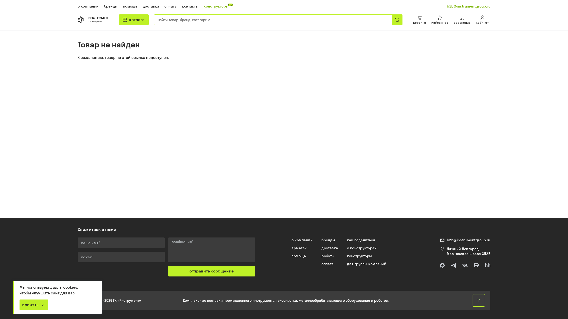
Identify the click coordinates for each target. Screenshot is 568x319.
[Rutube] (476, 265)
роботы (328, 256)
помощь (299, 256)
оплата (327, 264)
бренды (328, 240)
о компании (302, 240)
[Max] (442, 265)
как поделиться (361, 240)
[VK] (465, 265)
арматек (299, 248)
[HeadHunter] (487, 265)
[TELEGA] (453, 265)
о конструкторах (361, 248)
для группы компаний (366, 264)
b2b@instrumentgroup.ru (468, 240)
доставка (329, 248)
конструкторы (359, 256)
